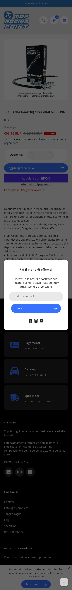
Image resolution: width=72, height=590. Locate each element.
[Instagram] (36, 320)
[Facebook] (30, 320)
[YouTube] (41, 320)
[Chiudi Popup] (63, 264)
